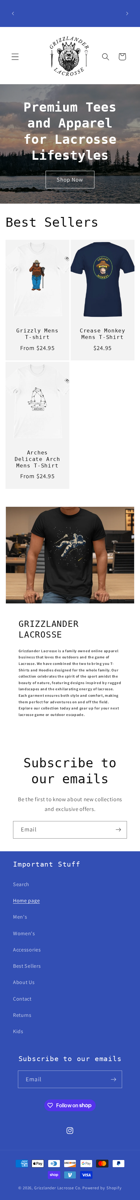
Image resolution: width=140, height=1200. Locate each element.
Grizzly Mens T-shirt (37, 334)
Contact (22, 998)
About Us (24, 982)
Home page (26, 900)
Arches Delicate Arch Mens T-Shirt (37, 459)
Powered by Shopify (102, 1188)
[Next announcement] (127, 13)
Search (21, 884)
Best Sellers (27, 966)
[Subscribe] (118, 830)
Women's (24, 933)
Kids (18, 1031)
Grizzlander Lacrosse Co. (57, 1188)
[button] (15, 56)
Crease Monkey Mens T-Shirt (102, 334)
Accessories (27, 949)
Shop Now (70, 179)
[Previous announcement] (13, 13)
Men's (20, 916)
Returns (22, 1015)
